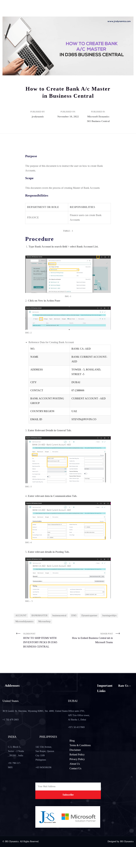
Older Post (40, 640)
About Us (74, 763)
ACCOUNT (21, 615)
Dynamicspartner (89, 615)
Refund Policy (77, 754)
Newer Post (92, 638)
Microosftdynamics (24, 621)
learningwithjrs (109, 615)
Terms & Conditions (80, 745)
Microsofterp (44, 621)
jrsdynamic (38, 116)
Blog (72, 740)
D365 (73, 615)
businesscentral (59, 615)
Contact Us (75, 768)
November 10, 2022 (68, 116)
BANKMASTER (39, 615)
